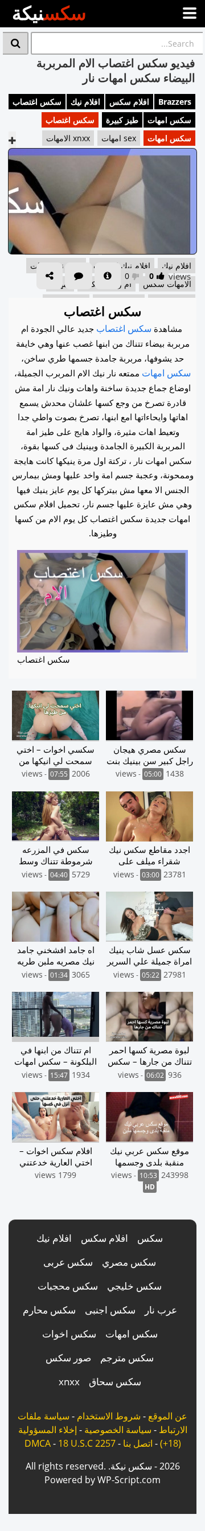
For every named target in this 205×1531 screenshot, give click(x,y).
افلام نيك (85, 101)
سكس (150, 1238)
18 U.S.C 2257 (87, 1443)
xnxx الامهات (68, 138)
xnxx (69, 1381)
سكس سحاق (115, 1381)
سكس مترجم (127, 1357)
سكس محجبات (68, 1285)
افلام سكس (129, 101)
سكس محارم (49, 1309)
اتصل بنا (138, 1443)
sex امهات (118, 138)
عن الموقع (167, 1416)
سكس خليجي (134, 1285)
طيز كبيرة (122, 119)
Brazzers (174, 101)
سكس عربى (68, 1262)
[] (15, 43)
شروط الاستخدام (109, 1416)
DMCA (37, 1443)
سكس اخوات (69, 1333)
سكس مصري (129, 1262)
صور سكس (68, 1357)
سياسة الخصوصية (117, 1429)
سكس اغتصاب (37, 101)
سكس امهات (169, 119)
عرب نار (161, 1309)
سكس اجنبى (110, 1309)
